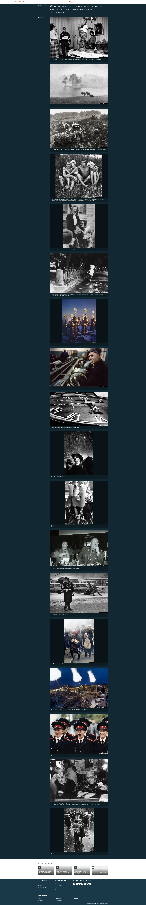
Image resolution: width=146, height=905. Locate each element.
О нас (39, 883)
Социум (57, 889)
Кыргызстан (40, 900)
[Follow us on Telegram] (82, 884)
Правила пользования (42, 889)
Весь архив (106, 876)
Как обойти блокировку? (43, 887)
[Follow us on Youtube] (74, 884)
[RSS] (90, 884)
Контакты (40, 885)
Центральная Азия (59, 885)
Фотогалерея (21, 1)
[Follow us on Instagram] (77, 884)
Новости (57, 883)
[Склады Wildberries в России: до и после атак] (100, 870)
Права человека (58, 891)
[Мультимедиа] (141, 2)
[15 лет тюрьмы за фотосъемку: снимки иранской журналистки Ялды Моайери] (64, 870)
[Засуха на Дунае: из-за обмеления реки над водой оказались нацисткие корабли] (46, 870)
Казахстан (40, 898)
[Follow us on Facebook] (79, 884)
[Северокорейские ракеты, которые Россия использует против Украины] (82, 870)
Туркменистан (59, 900)
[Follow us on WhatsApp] (85, 884)
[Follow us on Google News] (88, 884)
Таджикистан (58, 898)
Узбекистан (76, 898)
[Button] (41, 18)
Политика (57, 887)
